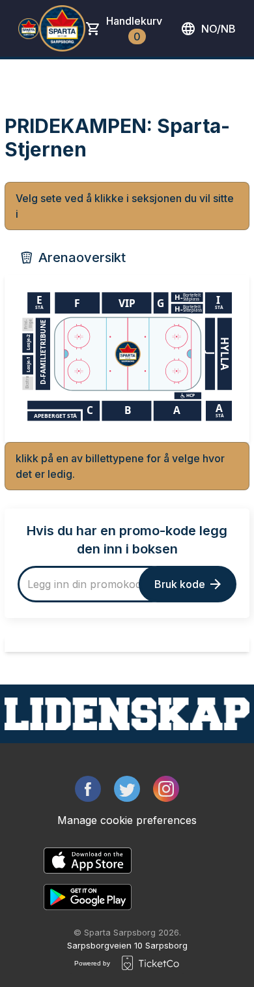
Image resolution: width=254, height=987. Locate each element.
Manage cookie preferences (127, 820)
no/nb (218, 28)
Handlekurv (134, 28)
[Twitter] (127, 789)
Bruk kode (179, 584)
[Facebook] (88, 789)
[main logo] (28, 28)
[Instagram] (166, 789)
